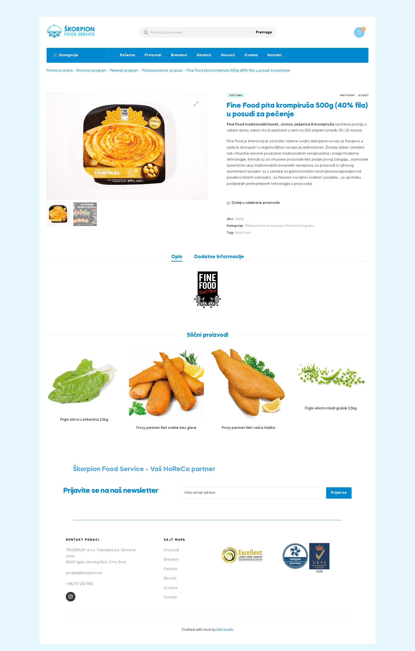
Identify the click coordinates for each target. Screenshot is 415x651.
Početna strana (60, 70)
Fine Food (243, 232)
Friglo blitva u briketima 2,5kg (84, 419)
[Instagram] (70, 596)
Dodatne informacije (219, 257)
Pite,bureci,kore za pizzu (162, 70)
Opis (176, 257)
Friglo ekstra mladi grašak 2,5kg (331, 408)
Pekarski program (124, 70)
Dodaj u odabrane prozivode (256, 203)
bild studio (225, 630)
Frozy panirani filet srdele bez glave (166, 428)
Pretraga (264, 32)
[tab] (179, 257)
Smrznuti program (91, 70)
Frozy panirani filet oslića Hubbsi (248, 428)
